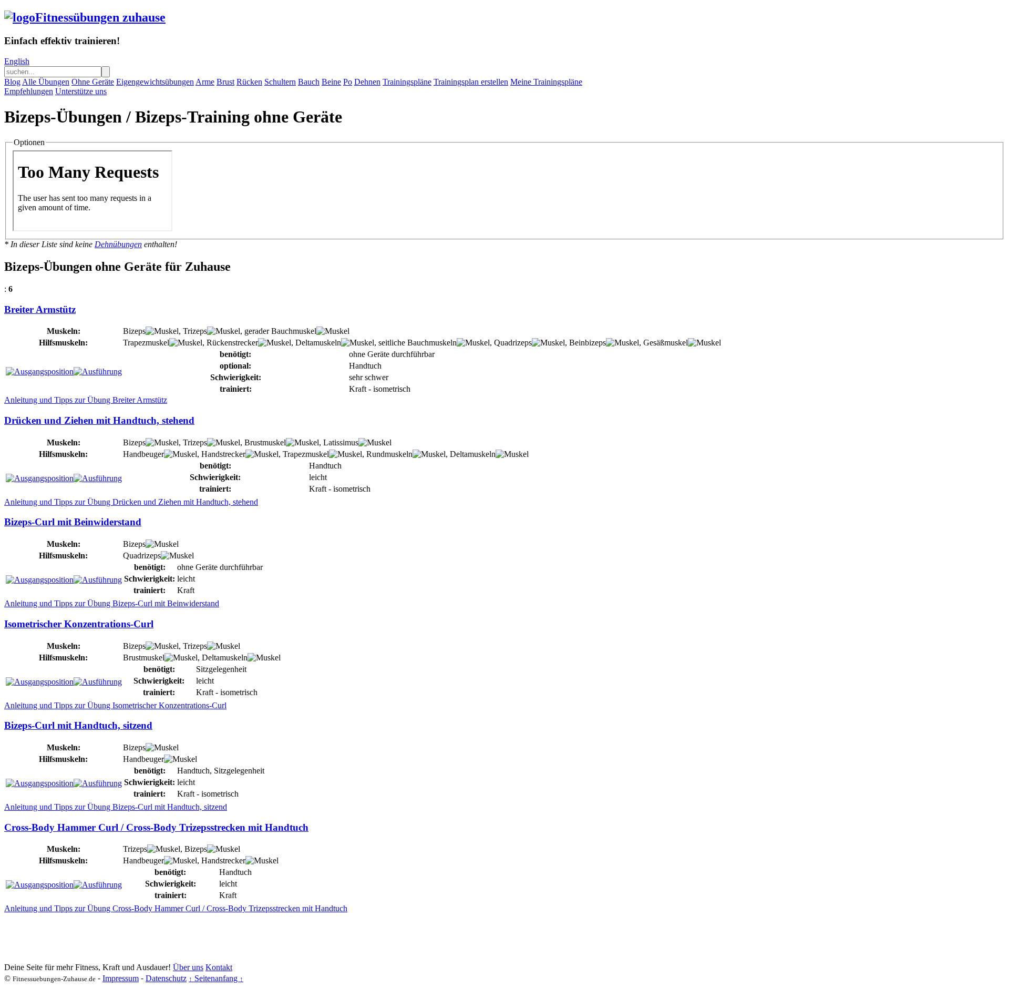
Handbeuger (143, 454)
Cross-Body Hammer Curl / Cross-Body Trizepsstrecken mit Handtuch (156, 827)
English (16, 61)
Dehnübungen (118, 244)
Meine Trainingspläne (546, 81)
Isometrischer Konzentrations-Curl (78, 623)
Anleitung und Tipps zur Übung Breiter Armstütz (85, 399)
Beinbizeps (587, 342)
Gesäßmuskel (665, 342)
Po (347, 81)
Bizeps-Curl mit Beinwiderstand (72, 521)
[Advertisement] (195, 937)
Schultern (280, 81)
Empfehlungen (28, 91)
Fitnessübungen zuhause (100, 17)
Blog (12, 81)
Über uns (188, 967)
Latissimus (340, 442)
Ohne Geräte (92, 81)
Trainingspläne (407, 81)
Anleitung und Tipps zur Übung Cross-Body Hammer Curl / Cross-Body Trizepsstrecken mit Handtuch (175, 908)
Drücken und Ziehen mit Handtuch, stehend (99, 420)
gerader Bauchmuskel (280, 331)
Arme (204, 81)
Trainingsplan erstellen (471, 81)
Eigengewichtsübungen (155, 81)
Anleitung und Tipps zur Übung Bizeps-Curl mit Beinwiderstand (111, 603)
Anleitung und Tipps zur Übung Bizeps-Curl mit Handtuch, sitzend (115, 806)
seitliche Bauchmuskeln (417, 342)
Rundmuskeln (389, 454)
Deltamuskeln (318, 342)
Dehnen (367, 81)
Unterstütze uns (81, 91)
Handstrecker (223, 454)
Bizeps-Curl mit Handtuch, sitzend (78, 725)
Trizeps (195, 331)
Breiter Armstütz (40, 309)
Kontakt (218, 967)
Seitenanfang (216, 978)
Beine (331, 81)
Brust (225, 81)
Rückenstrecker (232, 342)
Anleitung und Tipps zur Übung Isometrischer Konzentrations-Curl (115, 705)
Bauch (309, 81)
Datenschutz (166, 978)
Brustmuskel (265, 442)
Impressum (120, 978)
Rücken (249, 81)
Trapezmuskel (146, 342)
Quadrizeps (513, 342)
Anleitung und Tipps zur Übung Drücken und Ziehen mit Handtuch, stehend (131, 501)
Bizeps (134, 331)
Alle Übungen (45, 81)
